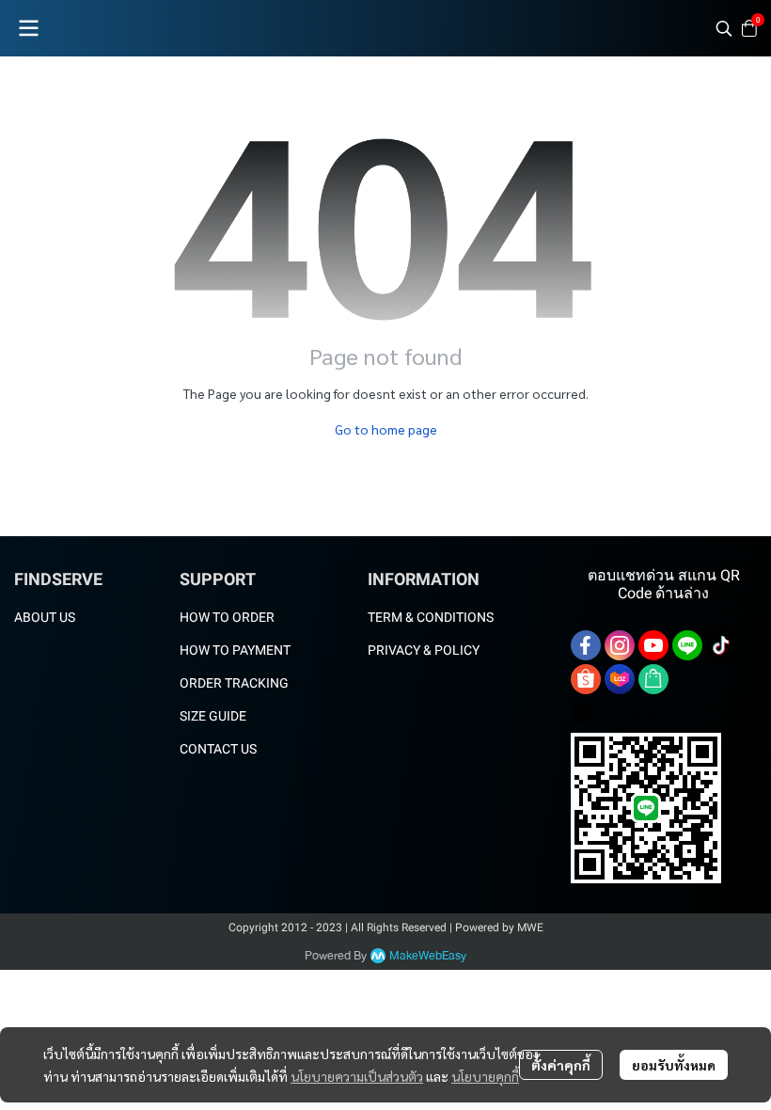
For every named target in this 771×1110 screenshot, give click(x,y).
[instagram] (620, 645)
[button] (724, 28)
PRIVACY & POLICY (424, 650)
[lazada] (620, 679)
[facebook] (586, 645)
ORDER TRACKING (234, 682)
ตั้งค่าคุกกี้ (560, 1064)
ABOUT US (44, 617)
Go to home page (386, 428)
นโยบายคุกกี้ (485, 1076)
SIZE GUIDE (213, 715)
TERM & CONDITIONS (431, 617)
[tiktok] (721, 645)
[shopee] (586, 679)
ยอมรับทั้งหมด (674, 1064)
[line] (687, 645)
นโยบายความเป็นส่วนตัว (357, 1076)
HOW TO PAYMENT (235, 650)
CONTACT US (218, 748)
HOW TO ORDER (227, 617)
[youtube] (653, 645)
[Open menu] (28, 28)
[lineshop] (653, 679)
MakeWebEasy (427, 956)
